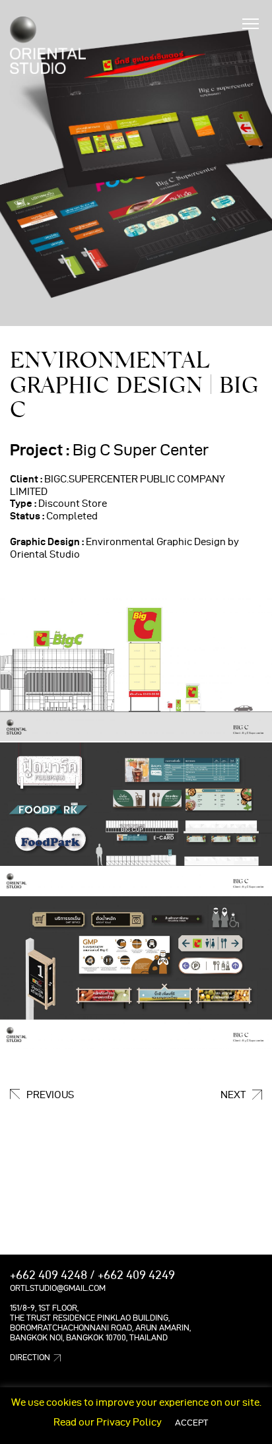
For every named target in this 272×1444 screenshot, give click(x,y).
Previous (50, 1095)
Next (233, 1095)
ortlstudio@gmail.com (58, 1288)
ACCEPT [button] (191, 1422)
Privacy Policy (129, 1422)
